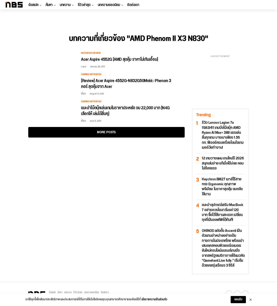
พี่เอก (83, 93)
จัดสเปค (33, 4)
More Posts (106, 132)
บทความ (65, 4)
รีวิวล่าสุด (84, 4)
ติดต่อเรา (133, 4)
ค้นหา (49, 4)
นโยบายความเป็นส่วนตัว (154, 299)
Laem (83, 66)
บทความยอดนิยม (109, 4)
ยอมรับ (238, 299)
